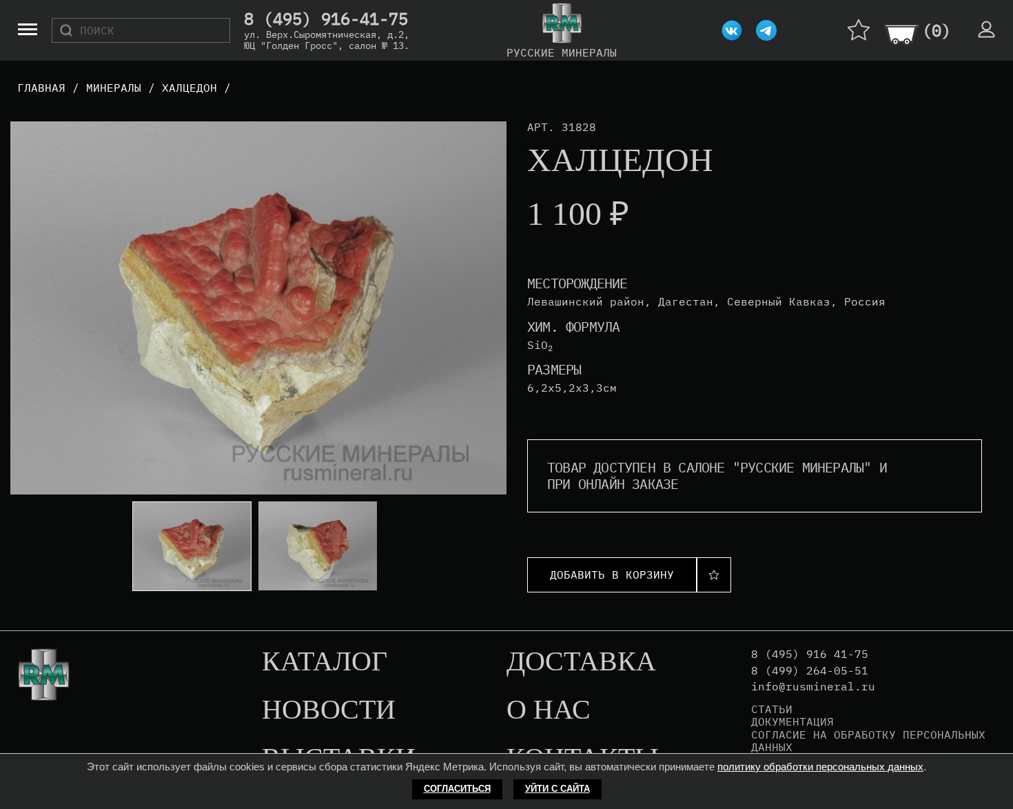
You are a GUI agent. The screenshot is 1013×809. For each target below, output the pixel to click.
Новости (329, 710)
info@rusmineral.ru (813, 686)
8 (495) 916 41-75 (809, 654)
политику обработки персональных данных (820, 766)
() (936, 30)
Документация (792, 721)
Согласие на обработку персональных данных (868, 741)
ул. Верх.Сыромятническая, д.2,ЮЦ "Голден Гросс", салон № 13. (326, 40)
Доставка (581, 662)
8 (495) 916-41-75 (326, 19)
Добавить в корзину (612, 574)
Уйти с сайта (557, 788)
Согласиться (457, 788)
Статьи (771, 709)
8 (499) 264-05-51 (809, 670)
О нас (548, 710)
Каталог (324, 662)
